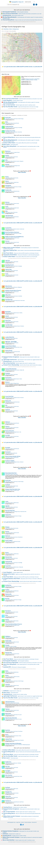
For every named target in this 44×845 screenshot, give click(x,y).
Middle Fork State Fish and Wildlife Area (14, 236)
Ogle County (15, 338)
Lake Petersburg (9, 215)
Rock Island (23, 300)
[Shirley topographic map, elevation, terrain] (3, 676)
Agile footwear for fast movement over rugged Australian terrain (30, 359)
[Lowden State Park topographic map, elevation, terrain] (3, 338)
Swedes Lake (8, 190)
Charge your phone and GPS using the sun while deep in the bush (26, 253)
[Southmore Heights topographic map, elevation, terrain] (3, 462)
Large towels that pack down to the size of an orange (28, 106)
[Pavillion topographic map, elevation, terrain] (3, 590)
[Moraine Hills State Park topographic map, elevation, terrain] (3, 370)
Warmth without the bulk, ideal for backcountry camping (30, 581)
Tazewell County (16, 123)
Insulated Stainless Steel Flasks (11, 578)
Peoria (6, 734)
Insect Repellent (7, 100)
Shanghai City (8, 791)
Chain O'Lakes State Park (11, 718)
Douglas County (16, 207)
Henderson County (16, 326)
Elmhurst (7, 382)
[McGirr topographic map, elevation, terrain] (3, 672)
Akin (6, 405)
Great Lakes (8, 117)
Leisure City (8, 796)
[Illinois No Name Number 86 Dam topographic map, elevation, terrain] (3, 457)
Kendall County (16, 590)
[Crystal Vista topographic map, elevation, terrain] (3, 229)
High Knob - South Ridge (11, 341)
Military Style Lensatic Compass (11, 247)
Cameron (7, 426)
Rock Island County (16, 300)
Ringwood (21, 161)
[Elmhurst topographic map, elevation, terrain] (3, 384)
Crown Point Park (9, 396)
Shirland (7, 164)
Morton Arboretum (9, 430)
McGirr (6, 671)
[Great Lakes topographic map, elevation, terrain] (3, 118)
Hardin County (15, 342)
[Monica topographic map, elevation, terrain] (3, 177)
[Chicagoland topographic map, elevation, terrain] (3, 186)
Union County (15, 767)
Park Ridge (20, 127)
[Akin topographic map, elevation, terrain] (3, 406)
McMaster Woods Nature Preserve (13, 290)
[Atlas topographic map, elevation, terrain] (3, 212)
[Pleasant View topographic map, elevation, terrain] (3, 653)
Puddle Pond (8, 761)
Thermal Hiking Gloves (8, 19)
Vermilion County (16, 237)
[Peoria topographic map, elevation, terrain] (3, 735)
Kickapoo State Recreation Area (12, 489)
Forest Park (8, 565)
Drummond (7, 452)
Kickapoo (7, 527)
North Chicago (20, 118)
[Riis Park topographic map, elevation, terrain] (3, 599)
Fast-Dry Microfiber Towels (10, 106)
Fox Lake (20, 714)
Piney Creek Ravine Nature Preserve (13, 624)
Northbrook (20, 744)
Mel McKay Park (8, 299)
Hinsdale (7, 645)
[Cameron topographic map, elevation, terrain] (3, 427)
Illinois (12, 118)
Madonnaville (8, 594)
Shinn (6, 615)
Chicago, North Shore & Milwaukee (13, 743)
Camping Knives (7, 15)
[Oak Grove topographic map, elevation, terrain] (3, 537)
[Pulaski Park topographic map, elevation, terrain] (3, 516)
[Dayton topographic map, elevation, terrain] (3, 553)
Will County (15, 287)
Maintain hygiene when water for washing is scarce (25, 363)
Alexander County (16, 347)
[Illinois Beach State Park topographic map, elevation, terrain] (3, 475)
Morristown (8, 610)
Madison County (16, 312)
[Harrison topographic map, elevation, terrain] (3, 242)
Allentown (7, 422)
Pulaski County (15, 457)
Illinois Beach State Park (11, 473)
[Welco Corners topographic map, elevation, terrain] (3, 287)
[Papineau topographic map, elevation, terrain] (3, 710)
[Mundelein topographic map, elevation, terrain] (3, 374)
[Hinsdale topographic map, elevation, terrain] (3, 648)
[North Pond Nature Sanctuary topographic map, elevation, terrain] (3, 233)
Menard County (16, 216)
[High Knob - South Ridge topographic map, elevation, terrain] (3, 342)
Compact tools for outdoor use (15, 690)
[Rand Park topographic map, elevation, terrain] (3, 731)
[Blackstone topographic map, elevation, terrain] (3, 152)
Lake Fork (7, 260)
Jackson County (16, 203)
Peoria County (15, 177)
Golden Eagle (8, 640)
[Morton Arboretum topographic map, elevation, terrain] (3, 432)
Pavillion (7, 589)
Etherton (7, 202)
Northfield (20, 296)
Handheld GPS (7, 667)
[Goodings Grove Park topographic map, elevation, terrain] (3, 132)
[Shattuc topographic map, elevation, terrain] (3, 620)
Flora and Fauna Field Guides (10, 13)
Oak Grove (7, 535)
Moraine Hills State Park (10, 368)
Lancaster (7, 684)
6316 (6, 160)
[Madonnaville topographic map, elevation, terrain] (3, 595)
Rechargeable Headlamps (9, 11)
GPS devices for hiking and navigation (19, 667)
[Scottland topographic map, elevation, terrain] (3, 486)
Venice (21, 378)
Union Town (8, 320)
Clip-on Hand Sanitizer (9, 105)
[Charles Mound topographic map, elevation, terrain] (3, 351)
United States (7, 118)
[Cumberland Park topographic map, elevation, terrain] (3, 127)
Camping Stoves (7, 694)
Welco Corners (8, 286)
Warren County (15, 427)
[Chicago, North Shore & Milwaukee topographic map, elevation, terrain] (3, 744)
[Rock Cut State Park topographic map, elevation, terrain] (3, 511)
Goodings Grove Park (10, 130)
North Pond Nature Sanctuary (12, 232)
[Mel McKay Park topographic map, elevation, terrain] (3, 300)
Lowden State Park (9, 337)
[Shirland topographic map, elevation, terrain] (3, 165)
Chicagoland (8, 185)
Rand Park (7, 730)
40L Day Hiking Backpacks (10, 17)
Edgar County (15, 788)
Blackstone (7, 151)
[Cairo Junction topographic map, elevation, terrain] (3, 776)
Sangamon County (16, 397)
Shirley (7, 675)
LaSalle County (16, 182)
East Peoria (22, 801)
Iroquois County (16, 710)
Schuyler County (16, 653)
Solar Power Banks (8, 253)
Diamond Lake (8, 557)
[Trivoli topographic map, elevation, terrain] (3, 275)
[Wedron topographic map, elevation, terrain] (3, 182)
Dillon (6, 122)
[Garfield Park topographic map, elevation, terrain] (3, 586)
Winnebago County (16, 165)
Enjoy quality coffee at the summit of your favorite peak (26, 142)
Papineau (7, 709)
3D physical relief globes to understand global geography (28, 254)
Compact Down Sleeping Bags (11, 365)
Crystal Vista (8, 227)
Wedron (7, 181)
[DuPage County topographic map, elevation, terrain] (11, 85)
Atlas (6, 211)
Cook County (15, 127)
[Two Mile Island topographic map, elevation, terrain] (3, 326)
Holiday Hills (22, 370)
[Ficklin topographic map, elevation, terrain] (3, 207)
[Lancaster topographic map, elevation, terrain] (3, 685)
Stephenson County (16, 541)
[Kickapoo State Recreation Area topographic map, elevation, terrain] (3, 490)
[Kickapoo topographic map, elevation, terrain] (3, 528)
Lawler (6, 501)
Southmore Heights (9, 460)
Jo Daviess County (16, 351)
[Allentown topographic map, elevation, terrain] (3, 423)
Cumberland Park (9, 126)
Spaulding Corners (9, 265)
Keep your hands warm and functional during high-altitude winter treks (28, 19)
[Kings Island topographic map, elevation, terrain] (3, 714)
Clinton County (15, 620)
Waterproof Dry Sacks (9, 574)
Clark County (15, 410)
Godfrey (21, 312)
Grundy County (16, 436)
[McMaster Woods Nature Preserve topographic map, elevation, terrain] (3, 291)
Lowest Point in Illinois (10, 346)
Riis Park (7, 598)
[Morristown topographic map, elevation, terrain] (3, 612)
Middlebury (7, 636)
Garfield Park (8, 585)
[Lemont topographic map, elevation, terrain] (3, 317)
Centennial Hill (8, 561)
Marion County (15, 321)
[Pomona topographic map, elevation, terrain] (3, 532)
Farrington (7, 770)
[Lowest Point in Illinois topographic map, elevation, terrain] (3, 347)
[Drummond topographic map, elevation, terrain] (3, 453)
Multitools (6, 690)
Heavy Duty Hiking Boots (9, 146)
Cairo (21, 347)
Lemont (7, 316)
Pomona (7, 531)
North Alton (8, 311)
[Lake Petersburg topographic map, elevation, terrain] (3, 216)
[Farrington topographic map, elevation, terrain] (3, 771)
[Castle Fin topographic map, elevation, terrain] (3, 410)
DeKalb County (15, 672)
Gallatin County (16, 502)
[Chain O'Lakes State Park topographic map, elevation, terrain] (3, 719)
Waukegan (20, 266)
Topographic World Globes (10, 254)
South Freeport (8, 540)
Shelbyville (21, 567)
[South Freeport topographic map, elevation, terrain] (3, 541)
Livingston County (16, 152)
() (30, 79)
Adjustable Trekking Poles (10, 250)
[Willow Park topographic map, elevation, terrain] (3, 296)
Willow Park (8, 294)
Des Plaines (20, 731)
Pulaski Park (8, 514)
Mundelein (7, 373)
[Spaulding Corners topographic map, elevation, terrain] (3, 266)
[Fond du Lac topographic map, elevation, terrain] (3, 801)
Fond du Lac (8, 800)
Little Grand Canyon (9, 701)
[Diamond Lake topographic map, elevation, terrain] (3, 558)
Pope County (15, 270)
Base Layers (6, 144)
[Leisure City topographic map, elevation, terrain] (3, 797)
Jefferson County (16, 676)
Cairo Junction (8, 775)
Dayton (7, 552)
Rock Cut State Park (10, 510)
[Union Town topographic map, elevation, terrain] (3, 321)
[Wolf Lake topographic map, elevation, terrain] (3, 767)
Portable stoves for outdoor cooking (20, 694)
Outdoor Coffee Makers (9, 142)
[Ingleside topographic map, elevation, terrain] (3, 507)
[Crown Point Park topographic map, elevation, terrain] (3, 397)
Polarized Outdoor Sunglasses (11, 357)
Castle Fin (7, 409)
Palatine (7, 155)
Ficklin (6, 206)
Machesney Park (23, 511)
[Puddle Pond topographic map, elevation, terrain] (3, 763)
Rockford (22, 740)
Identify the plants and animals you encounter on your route (30, 13)
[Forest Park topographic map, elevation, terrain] (3, 567)
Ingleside (7, 506)
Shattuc (7, 619)
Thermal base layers (14, 144)
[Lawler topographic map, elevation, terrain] (3, 502)
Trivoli (6, 273)
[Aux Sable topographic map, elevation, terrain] (3, 436)
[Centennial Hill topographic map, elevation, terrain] (3, 562)
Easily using (23, 66)
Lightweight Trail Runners (10, 359)
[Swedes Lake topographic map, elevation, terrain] (3, 191)
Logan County (15, 261)
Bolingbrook (20, 287)
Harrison (7, 241)
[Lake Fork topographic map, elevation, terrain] (3, 261)
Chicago (19, 186)
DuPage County (16, 383)
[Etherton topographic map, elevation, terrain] (3, 203)
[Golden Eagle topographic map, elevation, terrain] (3, 642)
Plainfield (19, 763)
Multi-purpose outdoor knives (17, 15)
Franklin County (16, 406)
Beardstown (20, 537)
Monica (7, 176)
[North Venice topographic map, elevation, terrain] (3, 378)
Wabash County (16, 685)
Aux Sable (7, 435)
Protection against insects (18, 100)
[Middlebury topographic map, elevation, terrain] (3, 637)
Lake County (15, 118)
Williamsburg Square (26, 744)
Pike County (15, 212)
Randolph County (16, 625)
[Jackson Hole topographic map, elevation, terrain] (3, 270)
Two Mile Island (8, 324)
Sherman (22, 397)
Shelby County (15, 567)
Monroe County (16, 595)
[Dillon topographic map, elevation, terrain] (3, 123)
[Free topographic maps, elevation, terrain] (2, 29)
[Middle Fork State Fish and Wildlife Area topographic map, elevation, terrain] (3, 237)
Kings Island (8, 713)
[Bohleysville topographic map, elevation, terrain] (3, 402)
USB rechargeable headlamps (22, 11)
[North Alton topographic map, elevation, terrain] (3, 312)
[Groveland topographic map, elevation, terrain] (3, 448)
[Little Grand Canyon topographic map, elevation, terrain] (3, 704)
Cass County (15, 537)
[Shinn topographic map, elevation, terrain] (3, 616)
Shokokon (22, 326)
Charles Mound (8, 350)
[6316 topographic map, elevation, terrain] (3, 161)
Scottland (7, 484)
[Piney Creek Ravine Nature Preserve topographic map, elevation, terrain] (3, 625)
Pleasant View (8, 652)
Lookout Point (8, 739)
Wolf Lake (7, 766)
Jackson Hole (8, 269)
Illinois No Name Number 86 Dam (12, 456)
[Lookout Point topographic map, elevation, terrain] (3, 740)
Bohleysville (8, 400)
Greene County (16, 291)
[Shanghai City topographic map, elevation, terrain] (3, 793)
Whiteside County (16, 191)
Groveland (7, 447)
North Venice (8, 377)
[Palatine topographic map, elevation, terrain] (3, 156)
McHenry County (16, 161)
